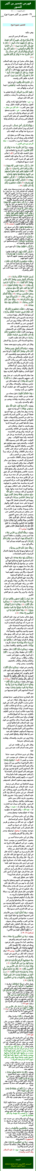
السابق (33, 16)
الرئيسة (18, 1159)
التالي (2, 16)
